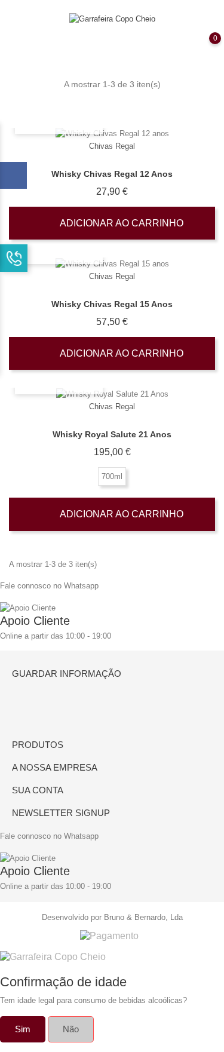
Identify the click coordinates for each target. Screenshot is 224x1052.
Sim (22, 1029)
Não (71, 1029)
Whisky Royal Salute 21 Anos (112, 434)
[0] (203, 47)
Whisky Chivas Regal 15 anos (112, 304)
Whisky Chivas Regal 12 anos (112, 174)
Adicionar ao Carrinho (120, 223)
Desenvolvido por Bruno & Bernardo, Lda (112, 917)
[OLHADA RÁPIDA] (112, 134)
